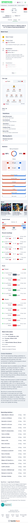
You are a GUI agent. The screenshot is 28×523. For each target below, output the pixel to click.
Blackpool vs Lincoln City (6, 473)
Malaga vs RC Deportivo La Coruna (8, 460)
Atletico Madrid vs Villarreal (7, 414)
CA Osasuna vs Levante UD (7, 450)
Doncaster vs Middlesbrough (7, 469)
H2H (19, 19)
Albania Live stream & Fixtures (9, 349)
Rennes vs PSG (4, 440)
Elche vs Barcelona (5, 443)
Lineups (15, 19)
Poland (4, 224)
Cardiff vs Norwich (5, 466)
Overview (10, 19)
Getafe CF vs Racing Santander (8, 430)
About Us (2, 515)
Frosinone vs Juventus (6, 427)
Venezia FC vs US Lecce (6, 424)
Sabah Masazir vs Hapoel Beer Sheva (8, 463)
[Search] (15, 2)
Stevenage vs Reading (6, 476)
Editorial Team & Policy (7, 516)
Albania (24, 224)
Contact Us (12, 515)
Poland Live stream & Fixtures (9, 346)
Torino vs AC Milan (5, 434)
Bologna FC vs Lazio (5, 447)
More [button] (13, 73)
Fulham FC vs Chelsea (6, 457)
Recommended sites (23, 515)
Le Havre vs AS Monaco (6, 418)
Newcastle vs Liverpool (6, 421)
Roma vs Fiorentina (5, 453)
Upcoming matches (6, 412)
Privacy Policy (17, 515)
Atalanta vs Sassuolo (6, 437)
